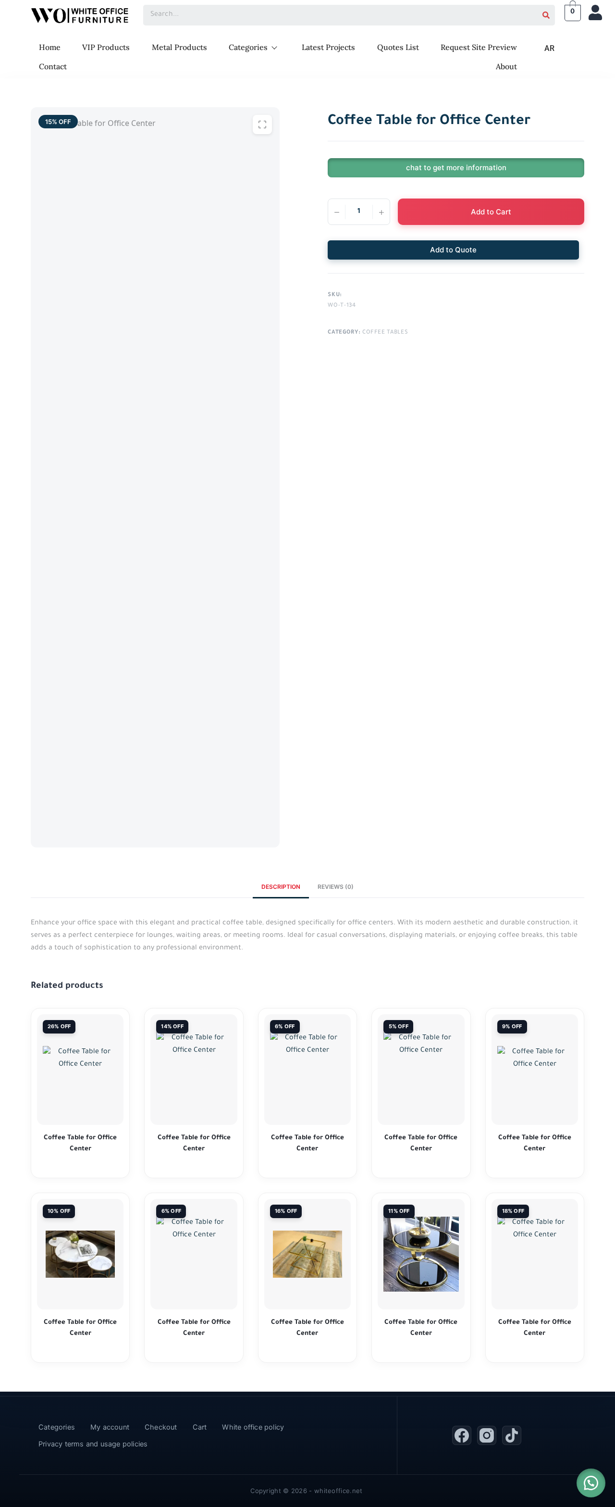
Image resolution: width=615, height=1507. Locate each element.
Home (50, 47)
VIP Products (106, 47)
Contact (53, 66)
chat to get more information (456, 167)
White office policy (253, 1427)
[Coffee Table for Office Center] (80, 1069)
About (506, 66)
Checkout (161, 1427)
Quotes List (398, 47)
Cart (200, 1427)
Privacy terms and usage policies (93, 1444)
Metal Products (179, 47)
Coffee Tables (385, 333)
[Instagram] (486, 1435)
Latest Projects (328, 47)
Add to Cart (491, 211)
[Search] (546, 15)
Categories (248, 47)
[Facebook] (461, 1435)
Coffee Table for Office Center (80, 1143)
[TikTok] (511, 1435)
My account (109, 1427)
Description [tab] (280, 886)
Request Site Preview (479, 47)
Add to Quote (453, 249)
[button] (591, 1483)
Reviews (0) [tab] (336, 886)
